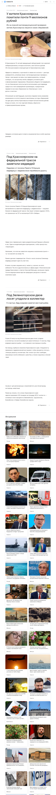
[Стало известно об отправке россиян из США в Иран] (16, 665)
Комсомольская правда (22, 10)
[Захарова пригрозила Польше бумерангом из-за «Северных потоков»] (16, 759)
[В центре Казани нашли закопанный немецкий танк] (16, 782)
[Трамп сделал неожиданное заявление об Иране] (40, 595)
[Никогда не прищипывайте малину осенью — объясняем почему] (16, 736)
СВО (20, 5)
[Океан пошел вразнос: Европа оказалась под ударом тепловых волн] (16, 572)
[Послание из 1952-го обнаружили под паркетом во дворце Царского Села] (40, 432)
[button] (28, 44)
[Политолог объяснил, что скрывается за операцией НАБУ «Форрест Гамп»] (40, 736)
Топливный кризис (29, 5)
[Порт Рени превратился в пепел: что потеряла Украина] (16, 455)
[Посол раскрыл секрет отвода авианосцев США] (16, 549)
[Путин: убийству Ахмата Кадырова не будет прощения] (16, 525)
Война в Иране (12, 5)
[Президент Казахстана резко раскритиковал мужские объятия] (40, 572)
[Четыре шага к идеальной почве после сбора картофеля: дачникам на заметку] (40, 619)
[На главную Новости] (9, 2)
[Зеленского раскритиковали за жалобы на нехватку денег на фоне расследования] (40, 689)
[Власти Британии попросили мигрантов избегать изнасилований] (16, 619)
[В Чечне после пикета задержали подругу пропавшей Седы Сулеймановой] (16, 642)
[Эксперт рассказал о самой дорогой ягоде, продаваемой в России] (40, 642)
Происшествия (33, 10)
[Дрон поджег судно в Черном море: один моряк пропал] (40, 665)
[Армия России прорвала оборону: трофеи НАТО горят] (40, 455)
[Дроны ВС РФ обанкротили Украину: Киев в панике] (16, 595)
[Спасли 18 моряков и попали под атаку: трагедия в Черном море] (16, 502)
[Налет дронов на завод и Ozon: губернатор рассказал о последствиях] (40, 502)
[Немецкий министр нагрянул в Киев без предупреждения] (40, 525)
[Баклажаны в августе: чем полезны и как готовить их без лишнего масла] (16, 712)
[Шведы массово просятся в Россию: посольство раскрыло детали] (40, 759)
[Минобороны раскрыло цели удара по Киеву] (40, 712)
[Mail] (5, 2)
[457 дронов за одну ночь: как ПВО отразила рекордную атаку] (16, 689)
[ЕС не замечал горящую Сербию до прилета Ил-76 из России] (16, 478)
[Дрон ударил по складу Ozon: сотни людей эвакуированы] (40, 782)
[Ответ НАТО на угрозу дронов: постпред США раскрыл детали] (40, 549)
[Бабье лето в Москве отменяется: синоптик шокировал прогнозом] (16, 432)
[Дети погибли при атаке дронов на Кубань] (40, 478)
